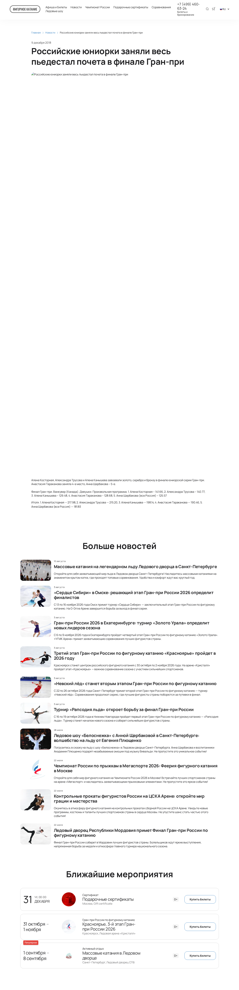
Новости (76, 7)
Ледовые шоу (54, 11)
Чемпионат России (97, 7)
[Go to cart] (213, 9)
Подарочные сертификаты (130, 7)
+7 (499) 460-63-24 (188, 6)
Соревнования (161, 7)
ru (224, 9)
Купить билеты (200, 899)
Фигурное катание (25, 9)
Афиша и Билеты (56, 7)
